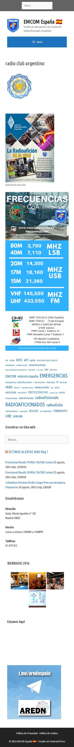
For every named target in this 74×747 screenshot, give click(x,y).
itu (52, 387)
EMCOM (10, 376)
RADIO (62, 392)
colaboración (21, 365)
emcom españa (28, 376)
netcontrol (22, 392)
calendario (10, 365)
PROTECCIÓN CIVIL (38, 392)
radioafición (54, 405)
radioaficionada (26, 398)
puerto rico (54, 393)
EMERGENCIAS (54, 376)
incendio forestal (27, 388)
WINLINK (18, 416)
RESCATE (34, 411)
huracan (63, 382)
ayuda (32, 360)
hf (57, 382)
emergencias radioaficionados (18, 382)
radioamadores (11, 411)
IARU (9, 387)
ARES (19, 360)
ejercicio (53, 370)
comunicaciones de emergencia (16, 370)
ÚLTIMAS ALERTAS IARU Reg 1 (28, 452)
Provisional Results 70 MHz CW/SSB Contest (29, 462)
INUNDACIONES (42, 387)
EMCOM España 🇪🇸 (43, 22)
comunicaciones (37, 365)
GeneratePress (57, 741)
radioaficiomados (11, 398)
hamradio (51, 382)
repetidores (24, 411)
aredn (12, 360)
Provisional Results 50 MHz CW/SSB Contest (29, 472)
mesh (57, 387)
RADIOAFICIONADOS (25, 404)
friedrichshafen (39, 382)
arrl (26, 360)
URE (8, 416)
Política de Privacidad (27, 733)
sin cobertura (46, 411)
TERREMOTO (60, 411)
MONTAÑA (10, 392)
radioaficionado (47, 397)
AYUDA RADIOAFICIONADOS (47, 360)
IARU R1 (17, 388)
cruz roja (40, 370)
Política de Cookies (48, 733)
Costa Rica (31, 370)
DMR (46, 370)
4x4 (6, 360)
